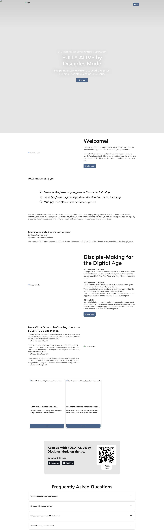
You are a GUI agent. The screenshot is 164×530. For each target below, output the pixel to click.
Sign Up (82, 80)
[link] (47, 404)
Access (47, 426)
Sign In (136, 4)
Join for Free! (89, 166)
